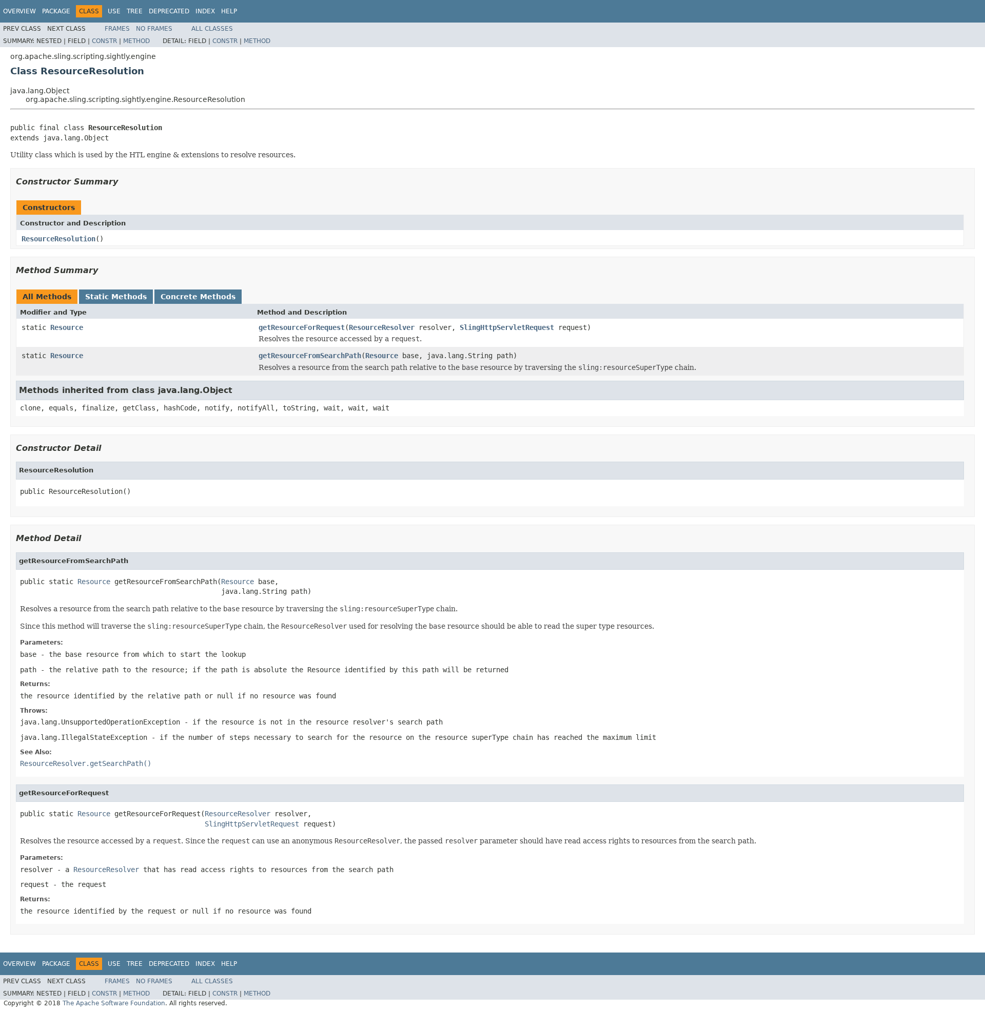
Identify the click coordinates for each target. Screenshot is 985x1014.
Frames (117, 28)
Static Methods (116, 297)
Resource (66, 327)
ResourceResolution (58, 239)
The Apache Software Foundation (114, 1003)
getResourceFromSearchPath (310, 355)
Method (136, 41)
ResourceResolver (382, 327)
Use (114, 11)
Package (56, 11)
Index (205, 11)
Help (229, 11)
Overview (19, 11)
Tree (135, 11)
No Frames (154, 28)
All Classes (212, 28)
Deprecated (169, 11)
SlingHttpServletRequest (507, 327)
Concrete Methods (198, 297)
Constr (104, 41)
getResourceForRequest (302, 327)
